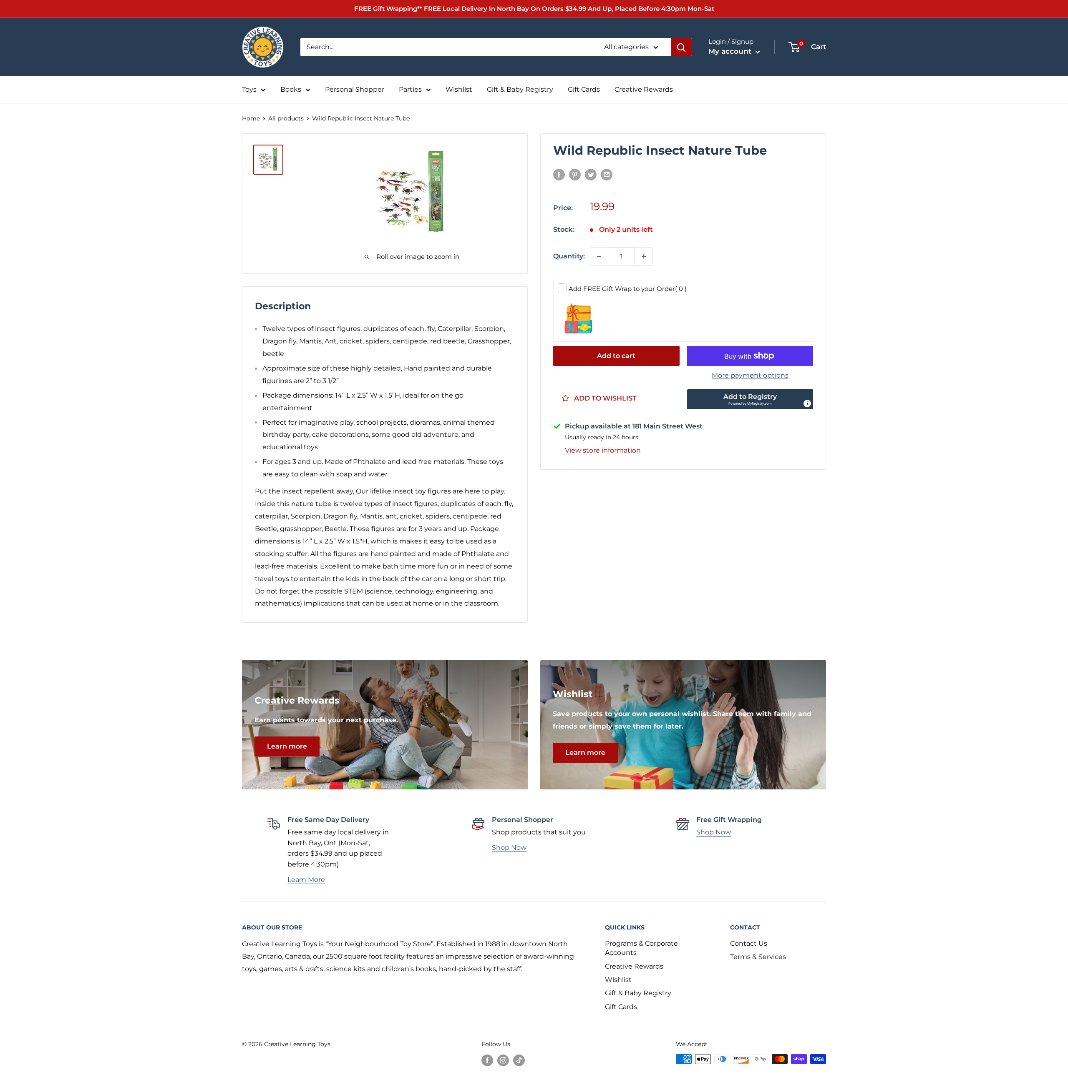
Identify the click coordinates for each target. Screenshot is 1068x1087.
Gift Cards (584, 89)
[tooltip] (807, 403)
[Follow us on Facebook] (487, 1060)
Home (251, 118)
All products (286, 118)
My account (730, 51)
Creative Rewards (644, 89)
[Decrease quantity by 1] (599, 256)
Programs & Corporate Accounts (641, 948)
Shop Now (509, 848)
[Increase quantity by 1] (643, 256)
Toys (249, 89)
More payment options (750, 375)
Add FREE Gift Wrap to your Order (628, 289)
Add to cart (616, 356)
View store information (603, 450)
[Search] (681, 47)
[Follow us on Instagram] (503, 1060)
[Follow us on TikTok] (519, 1060)
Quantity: (569, 256)
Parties (410, 89)
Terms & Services (758, 957)
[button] (750, 399)
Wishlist (459, 89)
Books (290, 89)
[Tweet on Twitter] (591, 174)
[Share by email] (606, 174)
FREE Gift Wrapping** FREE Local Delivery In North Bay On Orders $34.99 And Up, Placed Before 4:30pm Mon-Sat (534, 9)
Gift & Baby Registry (520, 89)
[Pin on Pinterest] (575, 174)
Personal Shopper (354, 89)
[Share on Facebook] (559, 174)
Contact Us (748, 943)
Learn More (306, 880)
